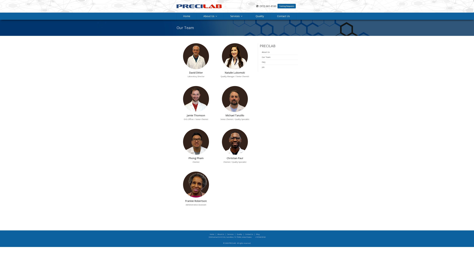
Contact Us (249, 234)
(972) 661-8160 (268, 6)
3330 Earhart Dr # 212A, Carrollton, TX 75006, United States (230, 237)
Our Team (266, 57)
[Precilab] (201, 6)
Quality (239, 234)
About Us (266, 52)
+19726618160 (260, 237)
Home (212, 234)
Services (230, 234)
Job (263, 67)
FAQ (263, 62)
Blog (257, 234)
